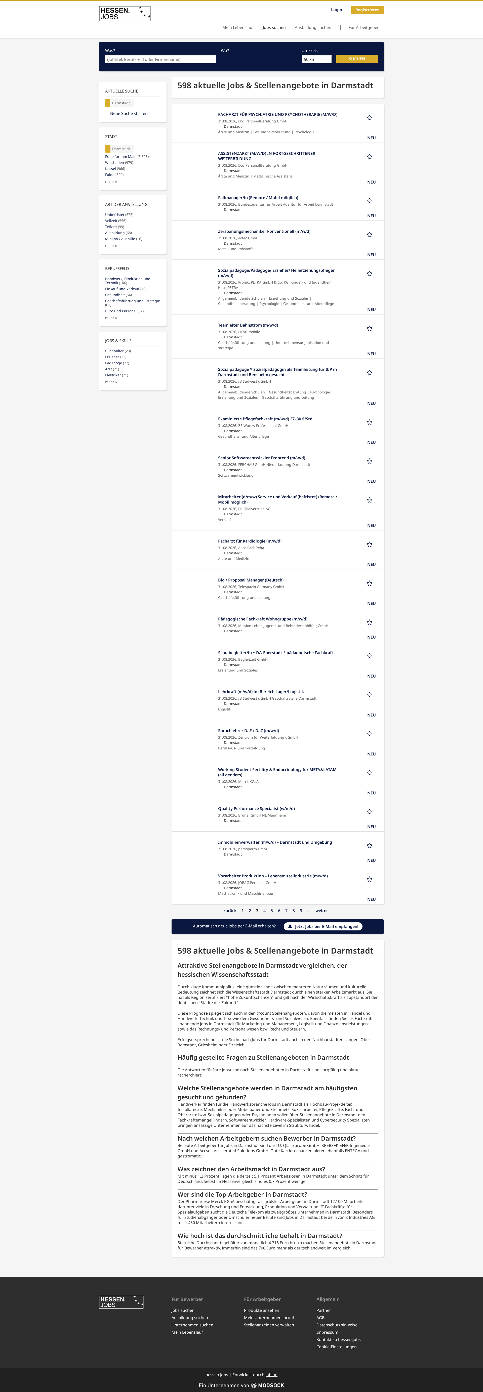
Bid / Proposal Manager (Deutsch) (251, 580)
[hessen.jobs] (125, 13)
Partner (323, 1310)
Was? (110, 50)
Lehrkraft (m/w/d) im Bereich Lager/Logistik (261, 691)
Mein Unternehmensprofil (269, 1317)
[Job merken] (371, 117)
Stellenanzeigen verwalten (269, 1325)
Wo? (225, 50)
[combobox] (160, 59)
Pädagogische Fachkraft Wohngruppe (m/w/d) (262, 619)
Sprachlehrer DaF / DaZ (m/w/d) (248, 730)
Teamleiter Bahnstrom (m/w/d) (248, 325)
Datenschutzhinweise (336, 1325)
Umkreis (310, 50)
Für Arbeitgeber (364, 27)
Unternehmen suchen (192, 1325)
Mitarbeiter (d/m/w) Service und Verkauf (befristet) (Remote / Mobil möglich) (277, 499)
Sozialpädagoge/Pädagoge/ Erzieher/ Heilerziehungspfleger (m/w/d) (276, 272)
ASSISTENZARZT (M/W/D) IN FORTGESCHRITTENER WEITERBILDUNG (266, 156)
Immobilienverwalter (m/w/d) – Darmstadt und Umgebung (275, 842)
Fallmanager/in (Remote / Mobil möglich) (258, 197)
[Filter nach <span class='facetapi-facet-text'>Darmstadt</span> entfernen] (107, 103)
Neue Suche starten (129, 113)
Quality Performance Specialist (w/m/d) (256, 808)
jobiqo (271, 1374)
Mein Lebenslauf (238, 27)
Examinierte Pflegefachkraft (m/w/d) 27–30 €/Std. (265, 419)
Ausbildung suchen (313, 27)
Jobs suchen (274, 27)
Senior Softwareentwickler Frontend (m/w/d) (261, 458)
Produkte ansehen (261, 1310)
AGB (320, 1317)
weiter (321, 910)
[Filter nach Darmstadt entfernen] (108, 149)
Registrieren (367, 10)
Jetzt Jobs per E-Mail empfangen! (326, 926)
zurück (229, 910)
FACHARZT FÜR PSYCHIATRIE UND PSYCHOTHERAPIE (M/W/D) (277, 114)
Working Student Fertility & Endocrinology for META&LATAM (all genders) (277, 772)
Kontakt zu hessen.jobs (338, 1339)
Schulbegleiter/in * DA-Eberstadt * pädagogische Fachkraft (275, 652)
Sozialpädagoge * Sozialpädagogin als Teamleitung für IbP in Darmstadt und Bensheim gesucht (277, 372)
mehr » (111, 181)
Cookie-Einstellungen (336, 1347)
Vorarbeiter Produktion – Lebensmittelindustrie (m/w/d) (273, 876)
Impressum (327, 1332)
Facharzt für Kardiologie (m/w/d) (249, 541)
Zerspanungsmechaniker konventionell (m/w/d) (264, 231)
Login (336, 9)
